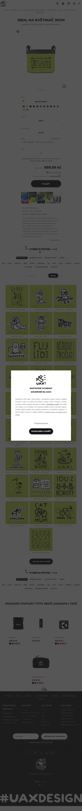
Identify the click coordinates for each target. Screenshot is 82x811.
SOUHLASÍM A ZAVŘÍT (41, 431)
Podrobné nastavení (41, 423)
